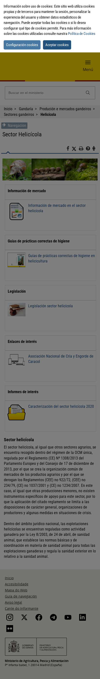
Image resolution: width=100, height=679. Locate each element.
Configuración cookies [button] (22, 45)
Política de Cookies (81, 33)
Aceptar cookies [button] (57, 45)
